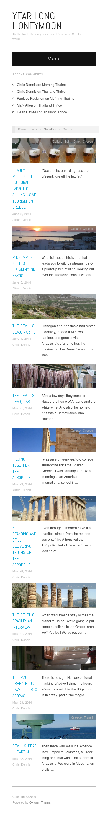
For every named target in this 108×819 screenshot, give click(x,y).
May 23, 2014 (22, 702)
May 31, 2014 (22, 408)
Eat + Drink (73, 141)
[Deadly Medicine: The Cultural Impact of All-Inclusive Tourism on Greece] (54, 152)
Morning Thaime (54, 84)
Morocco (76, 297)
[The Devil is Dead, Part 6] (54, 308)
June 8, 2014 (21, 213)
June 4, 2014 (21, 338)
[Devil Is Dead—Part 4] (54, 728)
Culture (57, 141)
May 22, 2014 (22, 758)
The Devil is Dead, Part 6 (24, 329)
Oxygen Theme (39, 802)
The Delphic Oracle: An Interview (23, 621)
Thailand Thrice (54, 91)
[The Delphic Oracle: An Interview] (54, 597)
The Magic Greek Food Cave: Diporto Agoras (24, 686)
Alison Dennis (21, 219)
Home (34, 129)
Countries (50, 129)
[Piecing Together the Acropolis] (54, 441)
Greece (88, 141)
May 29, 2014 (22, 484)
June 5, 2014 (21, 282)
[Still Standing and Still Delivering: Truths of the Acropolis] (54, 509)
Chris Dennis (21, 344)
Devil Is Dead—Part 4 (24, 749)
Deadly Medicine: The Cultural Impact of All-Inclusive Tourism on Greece (24, 188)
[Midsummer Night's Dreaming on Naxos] (54, 239)
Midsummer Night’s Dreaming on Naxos (23, 266)
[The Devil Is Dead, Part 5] (54, 377)
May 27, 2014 (22, 633)
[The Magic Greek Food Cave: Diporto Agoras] (54, 659)
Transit (88, 297)
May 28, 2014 (22, 571)
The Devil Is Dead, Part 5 (24, 398)
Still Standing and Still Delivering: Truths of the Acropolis (24, 546)
